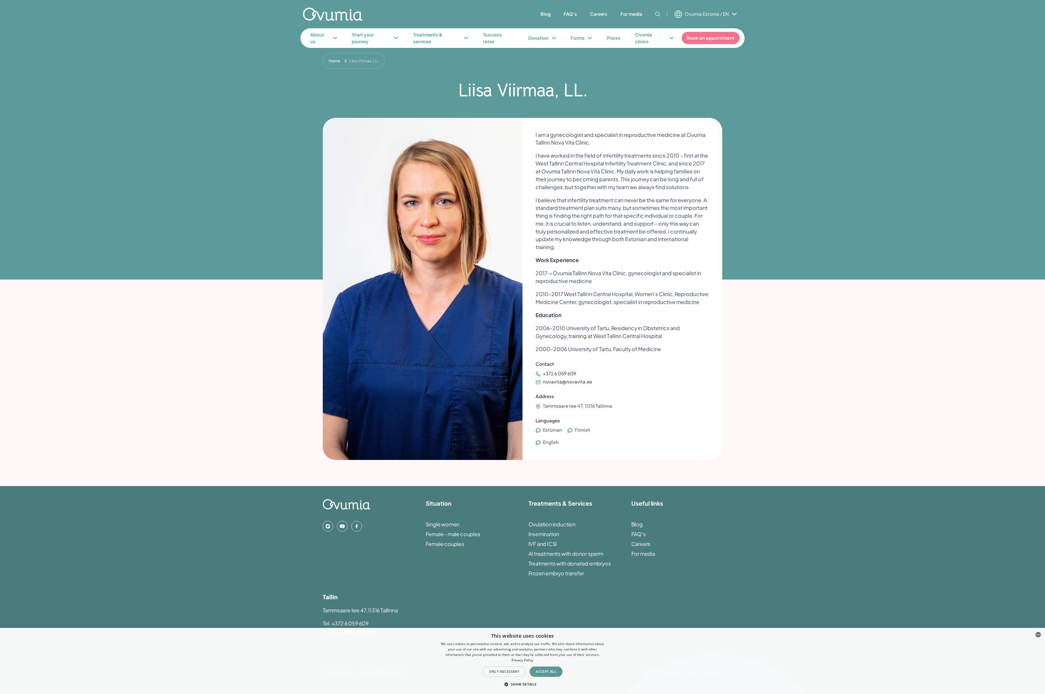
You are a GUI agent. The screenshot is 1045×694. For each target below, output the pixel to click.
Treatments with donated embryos (569, 563)
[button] (522, 684)
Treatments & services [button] (427, 38)
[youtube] (342, 526)
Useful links (647, 503)
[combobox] (1038, 634)
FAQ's (638, 534)
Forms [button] (578, 38)
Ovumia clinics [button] (643, 38)
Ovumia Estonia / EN (707, 14)
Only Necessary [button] (504, 671)
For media (643, 553)
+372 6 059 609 (559, 373)
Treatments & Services (560, 503)
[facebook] (356, 526)
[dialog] (522, 661)
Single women (443, 524)
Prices (613, 38)
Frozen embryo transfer (556, 573)
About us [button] (317, 38)
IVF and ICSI (542, 544)
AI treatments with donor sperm (565, 553)
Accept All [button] (546, 671)
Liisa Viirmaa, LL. (364, 60)
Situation (438, 503)
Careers (641, 544)
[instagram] (328, 526)
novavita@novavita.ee (567, 382)
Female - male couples (453, 534)
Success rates (492, 38)
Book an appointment (710, 38)
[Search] (657, 14)
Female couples (445, 544)
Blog (637, 524)
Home (334, 60)
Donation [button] (538, 38)
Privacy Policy (522, 660)
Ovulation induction (552, 524)
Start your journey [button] (363, 38)
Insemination (544, 534)
